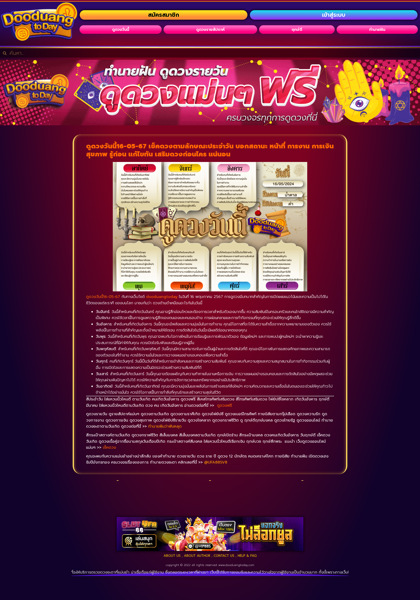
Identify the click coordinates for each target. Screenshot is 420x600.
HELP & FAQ (247, 555)
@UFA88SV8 (215, 462)
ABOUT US (172, 555)
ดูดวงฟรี (224, 405)
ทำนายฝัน (377, 30)
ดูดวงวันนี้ (120, 30)
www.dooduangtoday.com (236, 565)
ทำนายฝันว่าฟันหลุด (165, 426)
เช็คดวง (109, 447)
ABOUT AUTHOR (197, 555)
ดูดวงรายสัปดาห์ (210, 30)
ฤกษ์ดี (297, 30)
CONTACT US (224, 555)
